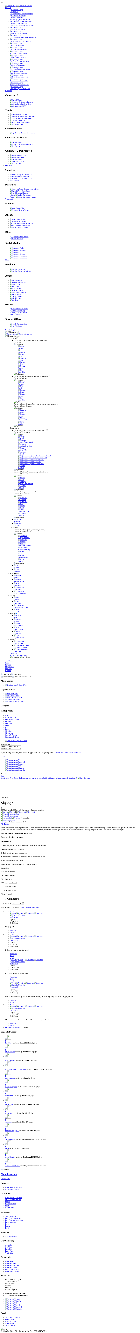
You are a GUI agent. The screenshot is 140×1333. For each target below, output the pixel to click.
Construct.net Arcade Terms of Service (67, 753)
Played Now (9, 667)
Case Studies (9, 1208)
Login (13, 330)
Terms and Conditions (12, 1317)
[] (10, 911)
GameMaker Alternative (13, 1198)
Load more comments (12, 1027)
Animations (21, 282)
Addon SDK (21, 106)
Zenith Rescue (10, 1139)
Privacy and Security (24, 178)
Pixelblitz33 (14, 940)
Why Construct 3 (11, 1216)
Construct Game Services (35, 404)
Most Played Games (26, 223)
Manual (19, 100)
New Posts (19, 239)
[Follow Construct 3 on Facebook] (18, 256)
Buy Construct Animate (22, 271)
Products (8, 8)
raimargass (5, 822)
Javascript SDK (20, 161)
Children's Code (10, 1321)
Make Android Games (36, 460)
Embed (16, 814)
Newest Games (20, 221)
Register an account (32, 907)
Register (8, 330)
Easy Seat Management (13, 1218)
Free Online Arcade (12, 1269)
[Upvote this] (8, 812)
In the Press (9, 1251)
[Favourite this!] (10, 818)
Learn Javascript (11, 1222)
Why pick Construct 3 (24, 174)
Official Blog (24, 237)
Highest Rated (21, 313)
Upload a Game (22, 227)
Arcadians (9, 1113)
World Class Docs (23, 191)
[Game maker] (18, 334)
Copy (3, 756)
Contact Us (13, 653)
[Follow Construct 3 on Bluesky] (17, 254)
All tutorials (18, 124)
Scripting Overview (24, 104)
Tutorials (17, 146)
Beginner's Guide (21, 114)
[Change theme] (20, 657)
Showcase (8, 669)
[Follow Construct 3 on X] (15, 252)
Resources (8, 91)
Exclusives (18, 315)
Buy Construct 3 (20, 269)
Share (16, 816)
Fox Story (9, 1043)
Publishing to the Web (27, 116)
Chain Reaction (10, 1060)
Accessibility (9, 1323)
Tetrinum (8, 1122)
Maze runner (9, 1104)
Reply (12, 932)
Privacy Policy (10, 1319)
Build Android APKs (24, 118)
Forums (12, 595)
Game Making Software (13, 1187)
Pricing (7, 1202)
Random (8, 671)
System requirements (25, 102)
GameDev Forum (11, 1263)
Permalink (13, 930)
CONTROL (9, 1095)
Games (18, 288)
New (7, 663)
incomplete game (11, 1087)
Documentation (10, 1204)
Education (8, 165)
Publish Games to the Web (37, 458)
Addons (19, 280)
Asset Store (14, 573)
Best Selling (20, 311)
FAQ (17, 180)
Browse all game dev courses (24, 133)
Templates (19, 294)
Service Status (10, 1325)
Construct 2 (24, 492)
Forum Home (21, 208)
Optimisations (25, 122)
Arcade (12, 613)
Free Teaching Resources (14, 1220)
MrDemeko (14, 917)
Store (7, 260)
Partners (8, 1224)
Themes (19, 296)
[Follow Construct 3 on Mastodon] (18, 258)
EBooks (18, 284)
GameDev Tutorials (12, 1265)
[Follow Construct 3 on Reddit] (17, 248)
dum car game (10, 1078)
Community (9, 199)
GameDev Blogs (11, 1267)
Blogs (12, 639)
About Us (8, 1245)
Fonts (17, 286)
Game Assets (9, 1261)
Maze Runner (10, 1052)
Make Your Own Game (13, 1200)
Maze (7, 1148)
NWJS (21, 157)
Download (22, 155)
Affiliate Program (11, 1236)
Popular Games (16, 698)
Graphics (19, 290)
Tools (17, 300)
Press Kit (8, 1249)
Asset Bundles (21, 324)
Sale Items (18, 326)
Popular (8, 665)
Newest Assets (23, 309)
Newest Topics (23, 210)
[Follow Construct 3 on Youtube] (17, 250)
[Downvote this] (26, 812)
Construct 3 (30, 340)
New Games (14, 696)
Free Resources (24, 176)
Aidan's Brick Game (12, 1166)
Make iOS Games (34, 462)
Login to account (21, 655)
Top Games (20, 219)
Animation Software (12, 1189)
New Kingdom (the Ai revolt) (15, 1069)
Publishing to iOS (22, 120)
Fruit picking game (12, 1131)
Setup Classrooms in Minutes (29, 189)
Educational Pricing (21, 193)
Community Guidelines (13, 1271)
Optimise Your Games (36, 464)
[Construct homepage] (18, 6)
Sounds (23, 292)
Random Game (18, 701)
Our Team (8, 1247)
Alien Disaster (10, 1157)
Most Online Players (23, 225)
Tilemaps (18, 298)
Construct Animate (31, 376)
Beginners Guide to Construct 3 (39, 456)
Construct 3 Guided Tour (18, 685)
